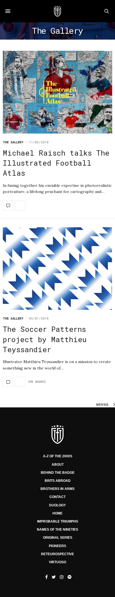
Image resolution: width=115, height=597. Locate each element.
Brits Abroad (58, 481)
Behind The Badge (58, 473)
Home (57, 513)
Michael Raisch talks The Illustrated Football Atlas (56, 163)
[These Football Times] (57, 11)
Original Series (57, 538)
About (58, 465)
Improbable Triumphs (57, 521)
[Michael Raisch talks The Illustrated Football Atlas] (57, 92)
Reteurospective (57, 554)
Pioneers (57, 546)
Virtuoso (57, 562)
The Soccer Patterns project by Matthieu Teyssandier (45, 339)
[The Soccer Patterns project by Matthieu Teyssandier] (57, 268)
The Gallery (13, 142)
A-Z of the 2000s (57, 456)
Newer (102, 405)
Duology (57, 505)
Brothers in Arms (57, 489)
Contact (57, 497)
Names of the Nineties (57, 529)
